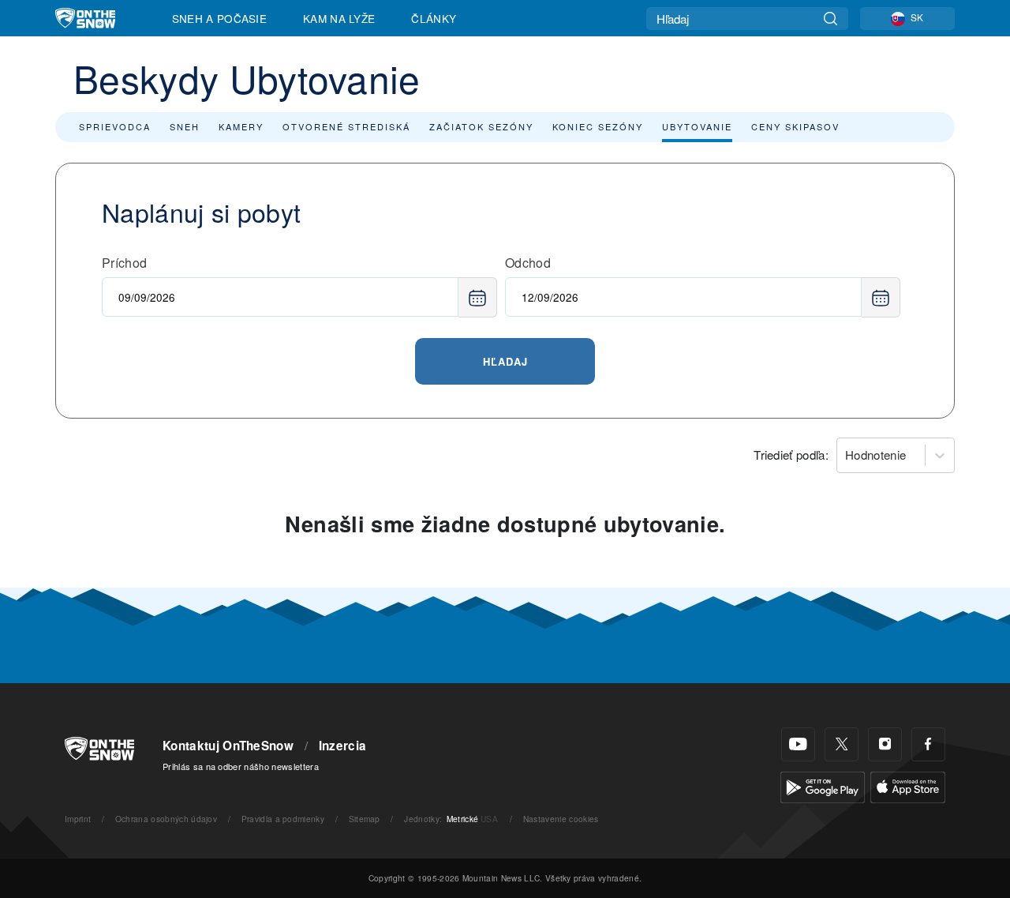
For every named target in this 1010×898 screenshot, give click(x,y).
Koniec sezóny (597, 126)
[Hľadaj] (830, 18)
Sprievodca (115, 126)
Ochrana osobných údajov (166, 819)
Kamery (241, 126)
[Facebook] (928, 744)
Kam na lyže (339, 18)
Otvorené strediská (346, 126)
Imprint (78, 819)
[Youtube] (798, 744)
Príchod (124, 263)
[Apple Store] (907, 785)
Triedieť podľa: (791, 454)
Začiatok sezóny (481, 126)
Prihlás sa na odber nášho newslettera (241, 766)
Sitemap (364, 819)
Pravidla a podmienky (282, 819)
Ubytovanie (697, 126)
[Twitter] (841, 744)
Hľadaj (505, 361)
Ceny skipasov (795, 126)
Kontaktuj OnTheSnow (228, 745)
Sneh (185, 126)
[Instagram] (885, 744)
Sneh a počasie (219, 18)
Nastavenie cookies (561, 819)
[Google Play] (822, 785)
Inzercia (343, 745)
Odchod (528, 263)
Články (433, 18)
